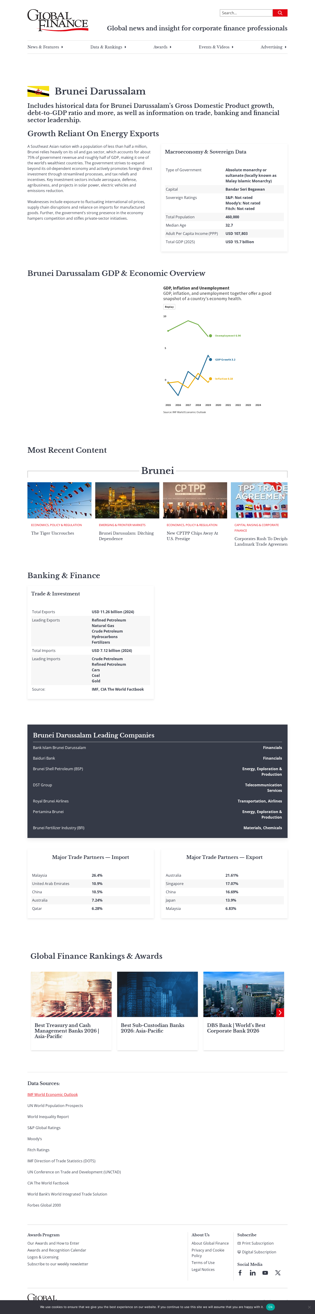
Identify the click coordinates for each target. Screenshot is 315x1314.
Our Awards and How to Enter (53, 1243)
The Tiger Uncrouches (52, 533)
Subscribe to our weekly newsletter (57, 1264)
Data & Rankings (106, 47)
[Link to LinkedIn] (253, 1273)
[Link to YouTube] (265, 1273)
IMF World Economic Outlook (52, 1094)
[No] (309, 1307)
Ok (270, 1307)
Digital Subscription (259, 1252)
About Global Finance (210, 1243)
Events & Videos (214, 47)
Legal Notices (203, 1269)
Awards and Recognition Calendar (56, 1250)
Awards (160, 47)
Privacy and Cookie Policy (208, 1253)
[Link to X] (278, 1273)
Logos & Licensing (43, 1257)
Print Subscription (258, 1243)
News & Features (43, 47)
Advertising (271, 47)
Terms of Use (203, 1262)
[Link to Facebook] (240, 1273)
